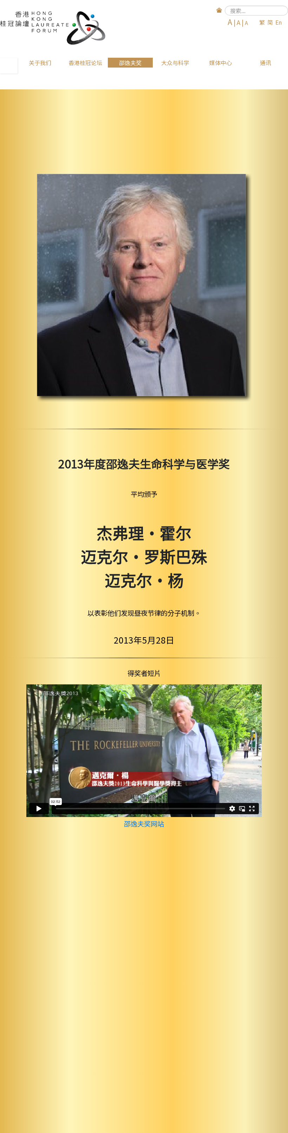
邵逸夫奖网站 (144, 824)
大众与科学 (175, 62)
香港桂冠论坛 (85, 62)
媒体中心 (220, 62)
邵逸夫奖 (130, 62)
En (278, 22)
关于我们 (40, 62)
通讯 (265, 62)
